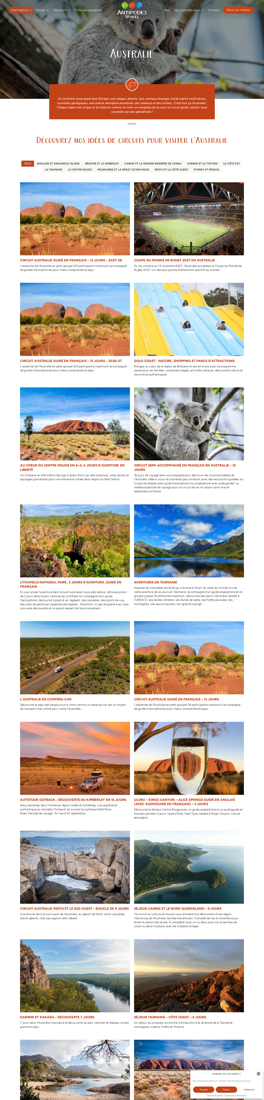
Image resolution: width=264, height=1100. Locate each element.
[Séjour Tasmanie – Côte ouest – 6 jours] (189, 985)
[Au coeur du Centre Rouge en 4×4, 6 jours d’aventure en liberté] (75, 435)
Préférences (249, 1089)
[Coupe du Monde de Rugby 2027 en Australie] (189, 228)
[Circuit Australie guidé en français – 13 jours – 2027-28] (75, 228)
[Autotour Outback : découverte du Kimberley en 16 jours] (75, 770)
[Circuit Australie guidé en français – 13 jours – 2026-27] (75, 329)
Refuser (226, 1089)
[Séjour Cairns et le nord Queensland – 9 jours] (189, 881)
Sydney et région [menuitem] (206, 169)
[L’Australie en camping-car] (75, 667)
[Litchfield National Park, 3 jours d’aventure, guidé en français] (75, 558)
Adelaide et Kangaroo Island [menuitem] (58, 163)
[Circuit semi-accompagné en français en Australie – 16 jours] (189, 441)
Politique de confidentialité (235, 1095)
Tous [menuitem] (27, 163)
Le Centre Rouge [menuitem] (80, 169)
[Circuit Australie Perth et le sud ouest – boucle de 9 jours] (75, 877)
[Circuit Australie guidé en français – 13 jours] (189, 667)
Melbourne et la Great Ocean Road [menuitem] (123, 169)
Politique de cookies (215, 1095)
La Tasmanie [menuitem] (53, 169)
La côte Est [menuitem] (231, 163)
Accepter (204, 1089)
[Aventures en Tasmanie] (189, 556)
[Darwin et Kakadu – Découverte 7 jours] (75, 985)
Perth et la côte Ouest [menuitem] (171, 169)
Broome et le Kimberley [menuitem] (102, 163)
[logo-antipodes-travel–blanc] (132, 3)
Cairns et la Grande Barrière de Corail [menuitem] (153, 163)
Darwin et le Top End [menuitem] (202, 163)
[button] (258, 1073)
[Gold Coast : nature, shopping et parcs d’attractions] (189, 331)
